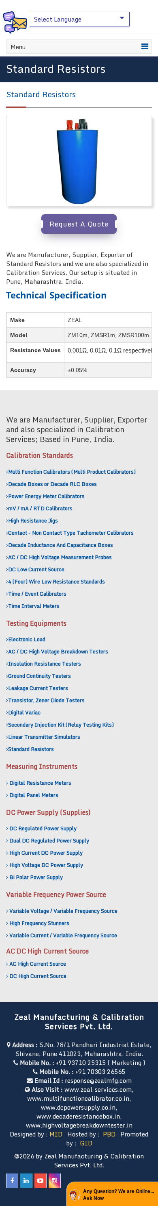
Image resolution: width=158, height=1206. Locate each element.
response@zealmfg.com (98, 1080)
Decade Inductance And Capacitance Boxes (60, 544)
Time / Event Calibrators (37, 593)
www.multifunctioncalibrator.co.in (78, 1098)
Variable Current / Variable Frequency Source (63, 935)
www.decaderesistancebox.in (78, 1116)
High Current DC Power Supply (46, 852)
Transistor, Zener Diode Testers (46, 700)
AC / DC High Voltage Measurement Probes (60, 557)
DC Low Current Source (36, 569)
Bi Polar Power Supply (36, 877)
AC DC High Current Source (47, 951)
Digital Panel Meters (33, 794)
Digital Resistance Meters (40, 782)
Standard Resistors (31, 748)
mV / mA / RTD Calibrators (40, 508)
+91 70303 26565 (100, 1071)
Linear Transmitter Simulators (44, 736)
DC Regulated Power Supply (43, 828)
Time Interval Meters (34, 605)
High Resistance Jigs (33, 520)
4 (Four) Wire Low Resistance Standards (56, 581)
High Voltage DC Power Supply (46, 864)
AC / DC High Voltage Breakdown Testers (58, 651)
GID (85, 1143)
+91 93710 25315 (81, 1062)
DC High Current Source (37, 975)
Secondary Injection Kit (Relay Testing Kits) (61, 724)
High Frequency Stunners (39, 923)
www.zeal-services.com (98, 1089)
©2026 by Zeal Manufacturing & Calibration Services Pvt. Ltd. (79, 1160)
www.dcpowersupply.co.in (78, 1107)
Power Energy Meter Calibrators (46, 496)
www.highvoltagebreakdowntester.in (79, 1125)
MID (55, 1134)
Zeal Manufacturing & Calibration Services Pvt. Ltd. (79, 1021)
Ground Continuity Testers (39, 675)
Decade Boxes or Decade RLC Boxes (52, 483)
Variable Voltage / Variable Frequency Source (63, 910)
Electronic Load (26, 639)
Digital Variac (24, 712)
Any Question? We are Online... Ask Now (118, 1195)
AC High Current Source (37, 963)
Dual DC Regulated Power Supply (49, 840)
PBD (109, 1134)
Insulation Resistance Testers (44, 663)
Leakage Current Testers (38, 688)
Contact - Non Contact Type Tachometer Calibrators (71, 532)
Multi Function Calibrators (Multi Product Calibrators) (72, 471)
